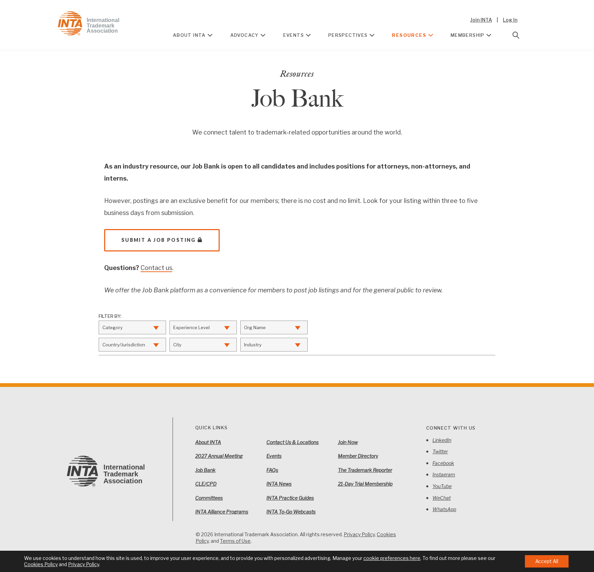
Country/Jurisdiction (123, 344)
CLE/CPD (206, 484)
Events (293, 35)
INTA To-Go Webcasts (291, 512)
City (177, 344)
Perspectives (348, 35)
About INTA (189, 35)
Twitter (440, 451)
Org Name (255, 327)
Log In (510, 20)
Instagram (443, 474)
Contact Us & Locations (292, 442)
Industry (253, 344)
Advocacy (244, 35)
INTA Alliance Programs (221, 512)
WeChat (441, 498)
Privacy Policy (359, 534)
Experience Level (191, 327)
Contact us (156, 267)
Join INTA (481, 20)
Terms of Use (235, 541)
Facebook (443, 463)
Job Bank (205, 470)
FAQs (272, 470)
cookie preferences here (391, 558)
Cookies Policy (41, 564)
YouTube (442, 486)
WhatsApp (444, 509)
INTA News (279, 484)
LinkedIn (441, 440)
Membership (468, 35)
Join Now (348, 442)
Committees (209, 498)
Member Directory (358, 456)
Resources (409, 35)
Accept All (546, 561)
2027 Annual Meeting (219, 456)
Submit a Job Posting (158, 240)
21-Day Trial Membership (365, 484)
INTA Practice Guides (290, 498)
